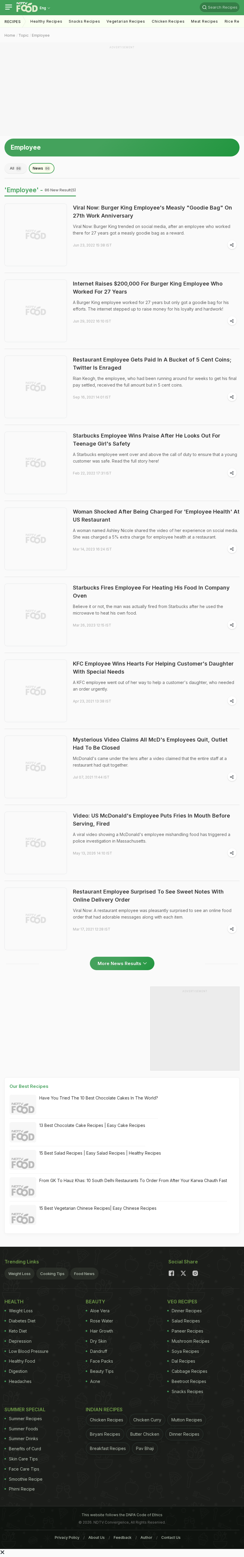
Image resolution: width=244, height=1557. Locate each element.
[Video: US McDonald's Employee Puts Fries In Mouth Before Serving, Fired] (35, 843)
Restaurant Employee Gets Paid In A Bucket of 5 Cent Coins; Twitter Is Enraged (152, 363)
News (41, 168)
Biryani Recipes (105, 1434)
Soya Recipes (185, 1351)
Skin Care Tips (23, 1458)
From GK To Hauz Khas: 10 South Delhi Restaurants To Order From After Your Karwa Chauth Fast (133, 1180)
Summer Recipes (25, 1418)
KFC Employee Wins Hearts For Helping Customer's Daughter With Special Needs (153, 667)
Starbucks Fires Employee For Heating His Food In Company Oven (151, 591)
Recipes (12, 21)
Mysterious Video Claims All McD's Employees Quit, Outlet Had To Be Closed (150, 743)
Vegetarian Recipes (126, 21)
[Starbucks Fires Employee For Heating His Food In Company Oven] (35, 615)
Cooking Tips (52, 1273)
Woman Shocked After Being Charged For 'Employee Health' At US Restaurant (156, 515)
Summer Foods (23, 1428)
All (15, 168)
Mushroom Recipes (190, 1341)
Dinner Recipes (187, 1310)
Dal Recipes (183, 1361)
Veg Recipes (182, 1302)
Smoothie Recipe (26, 1479)
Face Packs (101, 1361)
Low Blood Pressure (29, 1351)
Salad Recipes (186, 1320)
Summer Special (25, 1409)
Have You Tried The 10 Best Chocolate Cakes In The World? (98, 1097)
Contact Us (171, 1537)
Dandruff (98, 1351)
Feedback (123, 1537)
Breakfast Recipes (108, 1448)
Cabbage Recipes (189, 1371)
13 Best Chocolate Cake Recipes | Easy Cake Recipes (92, 1125)
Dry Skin (98, 1341)
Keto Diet (18, 1330)
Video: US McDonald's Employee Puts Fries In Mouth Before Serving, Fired (151, 819)
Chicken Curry (147, 1419)
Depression (20, 1341)
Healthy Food (22, 1361)
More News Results (119, 963)
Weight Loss (19, 1273)
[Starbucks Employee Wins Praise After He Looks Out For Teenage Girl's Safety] (35, 463)
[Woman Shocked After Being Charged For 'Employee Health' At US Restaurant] (35, 539)
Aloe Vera (100, 1310)
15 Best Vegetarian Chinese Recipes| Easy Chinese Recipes (98, 1208)
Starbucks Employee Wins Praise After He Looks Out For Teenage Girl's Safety (146, 439)
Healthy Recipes (46, 21)
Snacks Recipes (84, 21)
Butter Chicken (144, 1434)
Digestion (18, 1371)
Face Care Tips (24, 1468)
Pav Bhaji (145, 1448)
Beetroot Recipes (189, 1381)
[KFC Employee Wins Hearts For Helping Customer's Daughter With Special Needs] (35, 691)
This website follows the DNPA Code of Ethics (122, 1515)
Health (14, 1302)
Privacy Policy (67, 1537)
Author (146, 1537)
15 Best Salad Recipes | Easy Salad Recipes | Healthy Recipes (100, 1153)
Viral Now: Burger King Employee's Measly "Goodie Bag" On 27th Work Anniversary (152, 211)
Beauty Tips (102, 1371)
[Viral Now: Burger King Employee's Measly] (35, 235)
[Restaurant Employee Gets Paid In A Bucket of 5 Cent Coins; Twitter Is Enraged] (35, 387)
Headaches (20, 1381)
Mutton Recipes (186, 1419)
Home (9, 35)
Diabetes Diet (22, 1320)
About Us (96, 1537)
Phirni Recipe (22, 1488)
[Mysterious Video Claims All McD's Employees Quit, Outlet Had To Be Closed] (35, 767)
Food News (84, 1273)
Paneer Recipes (187, 1330)
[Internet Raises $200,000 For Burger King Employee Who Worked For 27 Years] (35, 311)
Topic (23, 35)
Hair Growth (101, 1330)
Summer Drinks (23, 1438)
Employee (41, 35)
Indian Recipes (104, 1409)
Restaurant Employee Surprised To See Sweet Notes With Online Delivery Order (148, 895)
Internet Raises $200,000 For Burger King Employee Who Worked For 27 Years (148, 287)
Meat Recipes (204, 21)
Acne (95, 1381)
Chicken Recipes (168, 21)
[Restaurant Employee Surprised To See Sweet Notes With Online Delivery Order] (35, 919)
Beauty (95, 1302)
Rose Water (101, 1320)
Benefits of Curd (25, 1448)
